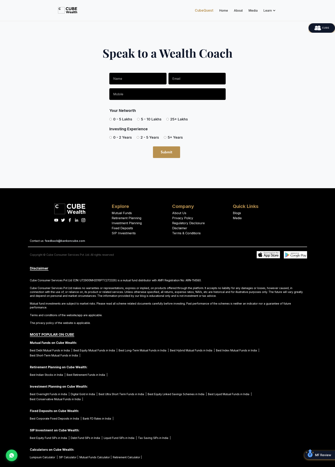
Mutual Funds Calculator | (95, 457)
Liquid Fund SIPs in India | (120, 438)
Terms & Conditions (186, 233)
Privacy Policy (182, 218)
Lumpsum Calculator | (44, 457)
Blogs (237, 213)
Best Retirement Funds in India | (87, 374)
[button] (269, 10)
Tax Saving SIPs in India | (154, 438)
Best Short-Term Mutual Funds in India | (55, 355)
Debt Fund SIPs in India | (87, 438)
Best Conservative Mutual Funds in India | (56, 399)
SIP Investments (124, 233)
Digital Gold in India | (84, 394)
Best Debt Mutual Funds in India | (51, 350)
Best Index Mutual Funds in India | (237, 350)
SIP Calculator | (68, 457)
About (238, 10)
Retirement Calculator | (127, 457)
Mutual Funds (122, 213)
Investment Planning (127, 223)
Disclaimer (179, 228)
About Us (179, 213)
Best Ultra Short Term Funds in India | (123, 394)
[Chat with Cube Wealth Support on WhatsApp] (12, 455)
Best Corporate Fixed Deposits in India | (56, 418)
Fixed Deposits (122, 228)
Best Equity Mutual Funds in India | (95, 350)
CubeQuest (204, 10)
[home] (67, 10)
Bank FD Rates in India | (98, 418)
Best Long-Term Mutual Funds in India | (144, 350)
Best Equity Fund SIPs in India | (50, 438)
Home (223, 10)
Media (253, 10)
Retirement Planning (126, 218)
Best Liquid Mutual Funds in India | (230, 394)
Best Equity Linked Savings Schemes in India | (177, 394)
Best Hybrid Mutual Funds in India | (192, 350)
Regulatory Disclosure (188, 223)
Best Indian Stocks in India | (48, 374)
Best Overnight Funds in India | (50, 394)
